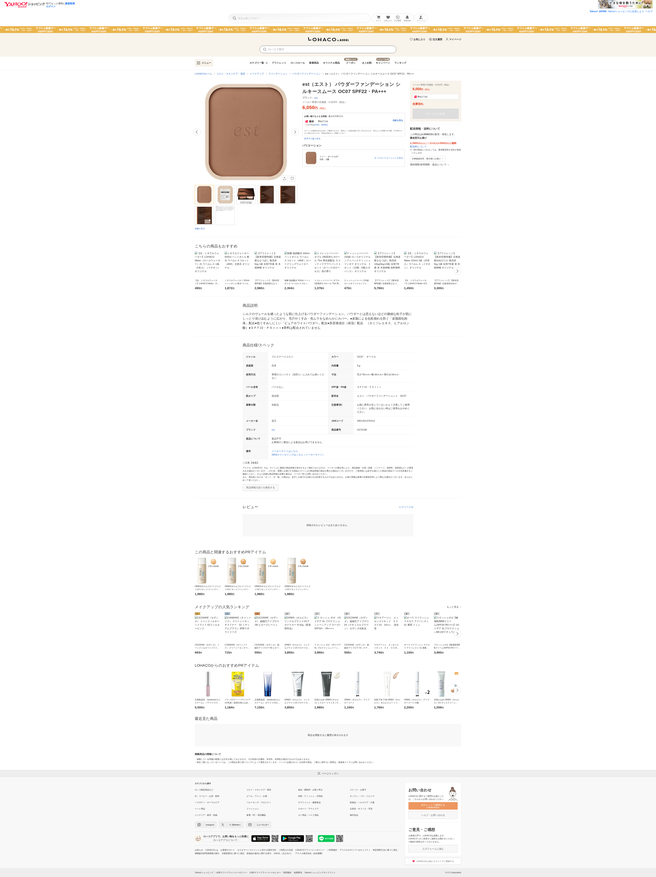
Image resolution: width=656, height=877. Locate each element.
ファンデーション (278, 73)
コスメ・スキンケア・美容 (230, 73)
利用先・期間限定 (321, 125)
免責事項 (298, 873)
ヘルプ (649, 11)
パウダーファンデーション (306, 73)
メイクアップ (257, 73)
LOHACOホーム (203, 73)
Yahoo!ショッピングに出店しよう (626, 11)
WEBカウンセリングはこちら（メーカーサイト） (298, 454)
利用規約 (287, 873)
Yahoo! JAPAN (598, 11)
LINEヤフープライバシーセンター (265, 873)
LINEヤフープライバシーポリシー (231, 873)
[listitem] (221, 790)
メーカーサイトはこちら (285, 451)
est (273, 429)
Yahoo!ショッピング (204, 873)
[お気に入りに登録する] (292, 178)
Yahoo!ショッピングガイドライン (320, 873)
